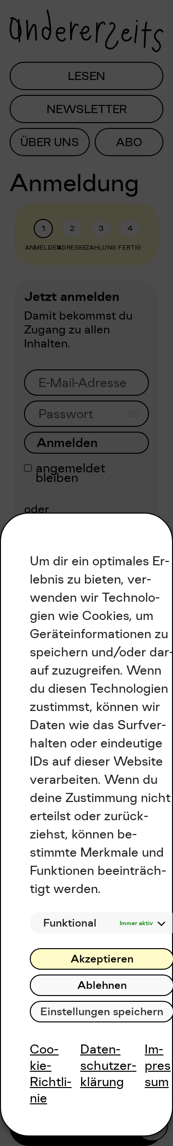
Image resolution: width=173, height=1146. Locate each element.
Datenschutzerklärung (108, 1065)
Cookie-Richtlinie (51, 1073)
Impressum (158, 1065)
